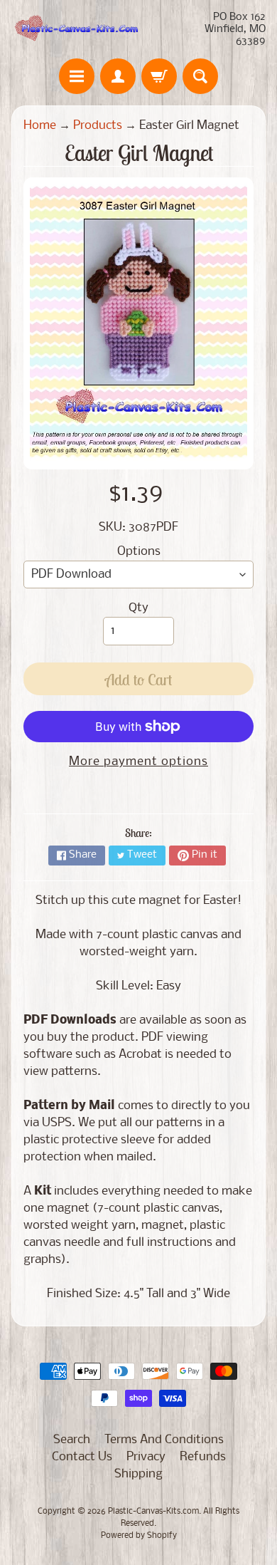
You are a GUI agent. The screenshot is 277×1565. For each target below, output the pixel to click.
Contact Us (82, 1457)
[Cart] (159, 76)
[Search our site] (200, 76)
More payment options (138, 762)
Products (97, 125)
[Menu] (76, 76)
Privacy (145, 1457)
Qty (138, 608)
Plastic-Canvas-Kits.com (153, 1511)
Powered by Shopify (139, 1536)
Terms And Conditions (164, 1440)
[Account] (118, 76)
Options (139, 551)
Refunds (203, 1457)
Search (71, 1440)
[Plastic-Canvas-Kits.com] (74, 30)
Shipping (138, 1474)
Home (39, 125)
